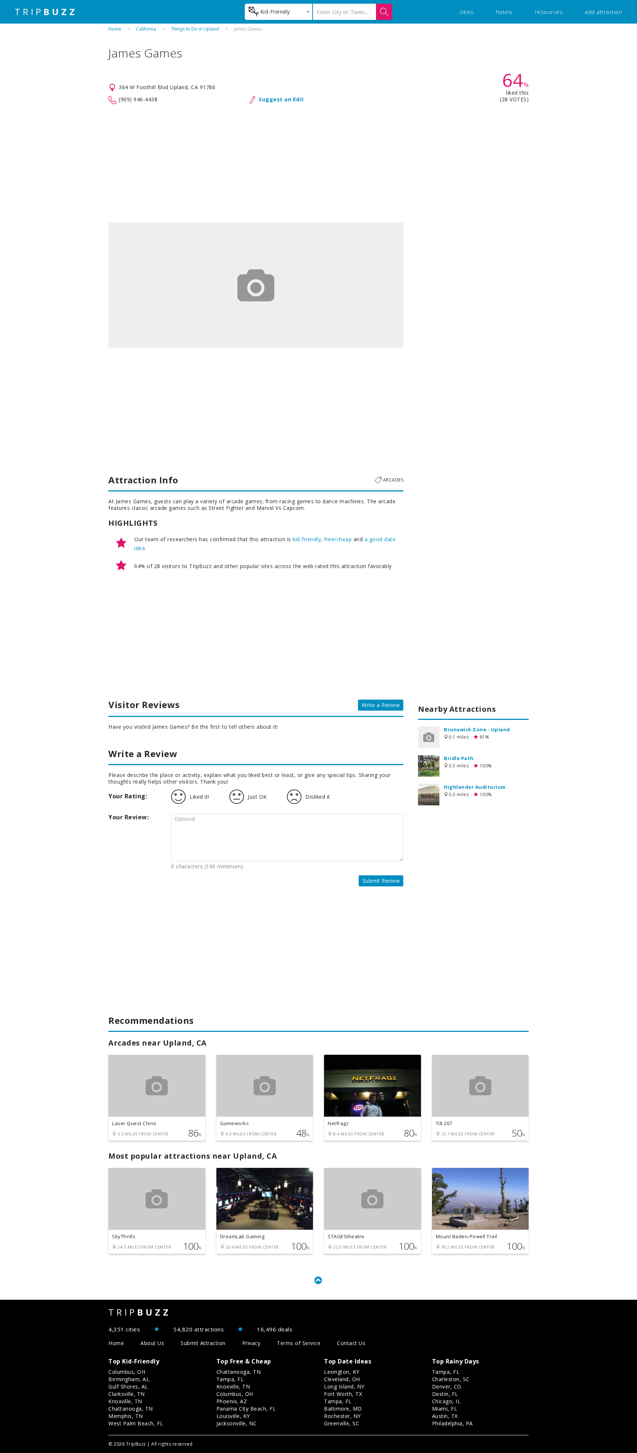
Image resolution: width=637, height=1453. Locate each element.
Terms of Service (298, 1343)
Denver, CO (447, 1386)
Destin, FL (445, 1393)
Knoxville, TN (125, 1401)
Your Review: (128, 817)
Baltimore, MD (343, 1408)
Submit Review (381, 880)
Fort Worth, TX (343, 1393)
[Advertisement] (318, 163)
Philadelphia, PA (452, 1423)
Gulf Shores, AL (128, 1386)
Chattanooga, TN (130, 1408)
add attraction (603, 11)
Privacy (251, 1343)
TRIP (46, 11)
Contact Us (351, 1343)
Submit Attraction (203, 1343)
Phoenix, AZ (231, 1401)
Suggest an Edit (281, 99)
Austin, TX (445, 1415)
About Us (152, 1343)
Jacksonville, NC (236, 1423)
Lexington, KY (341, 1371)
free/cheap (338, 539)
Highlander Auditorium (475, 787)
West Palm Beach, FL (135, 1423)
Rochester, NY (342, 1415)
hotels (504, 11)
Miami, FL (444, 1408)
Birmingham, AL (128, 1379)
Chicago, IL (446, 1401)
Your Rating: (127, 796)
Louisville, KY (233, 1415)
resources (549, 11)
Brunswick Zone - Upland (477, 729)
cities (467, 11)
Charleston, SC (451, 1379)
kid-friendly (307, 539)
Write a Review (381, 704)
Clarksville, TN (126, 1393)
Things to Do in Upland (195, 29)
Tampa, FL (230, 1379)
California (146, 29)
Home (114, 29)
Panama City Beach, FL (246, 1408)
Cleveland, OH (342, 1379)
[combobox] (278, 12)
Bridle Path (459, 758)
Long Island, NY (344, 1386)
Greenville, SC (341, 1423)
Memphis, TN (125, 1415)
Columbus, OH (126, 1371)
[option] (255, 285)
